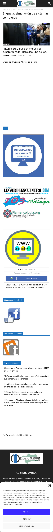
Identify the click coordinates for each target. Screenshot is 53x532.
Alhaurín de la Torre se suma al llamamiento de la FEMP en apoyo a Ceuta (26, 369)
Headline (6, 44)
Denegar (26, 519)
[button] (49, 485)
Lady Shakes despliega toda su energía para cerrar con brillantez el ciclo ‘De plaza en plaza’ (26, 385)
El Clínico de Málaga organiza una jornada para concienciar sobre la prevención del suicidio (23, 393)
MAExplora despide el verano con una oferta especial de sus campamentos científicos (27, 377)
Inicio (4, 9)
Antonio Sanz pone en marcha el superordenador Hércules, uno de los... (25, 50)
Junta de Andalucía (10, 55)
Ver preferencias (26, 526)
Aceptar (26, 512)
